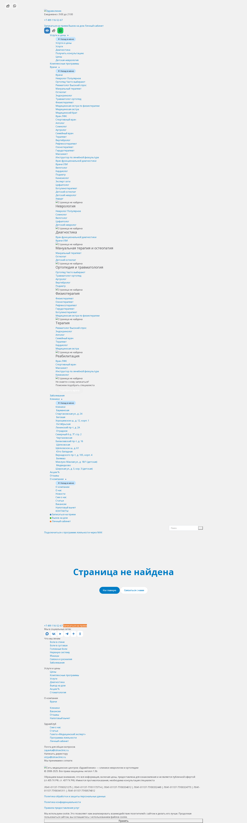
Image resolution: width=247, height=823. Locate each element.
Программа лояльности (63, 737)
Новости (60, 493)
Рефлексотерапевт (66, 143)
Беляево (76, 460)
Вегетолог (61, 167)
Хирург (59, 198)
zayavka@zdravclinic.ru (56, 750)
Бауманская (69, 412)
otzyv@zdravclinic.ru (55, 757)
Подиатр (61, 174)
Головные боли (58, 648)
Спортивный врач (66, 119)
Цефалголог (62, 184)
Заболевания (57, 395)
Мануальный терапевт (68, 88)
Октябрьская (68, 425)
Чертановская (69, 439)
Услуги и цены (58, 35)
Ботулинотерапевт (66, 188)
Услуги (59, 46)
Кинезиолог (62, 178)
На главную (109, 590)
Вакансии (61, 504)
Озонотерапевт (64, 147)
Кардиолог (62, 171)
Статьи (60, 500)
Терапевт (61, 136)
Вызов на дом (76, 25)
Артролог (61, 129)
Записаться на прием (56, 25)
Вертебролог (63, 140)
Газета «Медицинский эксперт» (68, 734)
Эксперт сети (63, 181)
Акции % (54, 472)
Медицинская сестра (67, 109)
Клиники (55, 399)
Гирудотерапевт (65, 150)
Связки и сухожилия (61, 659)
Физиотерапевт (65, 102)
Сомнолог (61, 126)
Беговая (72, 419)
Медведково (74, 467)
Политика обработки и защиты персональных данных (74, 796)
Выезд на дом (57, 685)
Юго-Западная (74, 453)
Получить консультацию (70, 53)
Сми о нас (61, 497)
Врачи (53, 67)
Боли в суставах (59, 645)
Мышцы (54, 655)
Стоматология (58, 692)
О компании (57, 479)
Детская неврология (67, 60)
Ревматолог (71, 85)
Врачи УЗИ (62, 164)
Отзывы (54, 475)
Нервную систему (60, 652)
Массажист (62, 154)
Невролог (68, 78)
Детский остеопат (66, 191)
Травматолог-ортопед (68, 99)
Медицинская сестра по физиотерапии (77, 105)
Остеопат (61, 92)
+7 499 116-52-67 (53, 20)
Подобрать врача (69, 390)
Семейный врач (64, 133)
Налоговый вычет (66, 507)
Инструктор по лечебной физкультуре (77, 157)
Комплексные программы (64, 63)
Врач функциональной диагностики (76, 160)
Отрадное (68, 432)
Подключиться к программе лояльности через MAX (73, 532)
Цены (59, 56)
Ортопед (70, 81)
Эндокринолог (64, 95)
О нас (59, 490)
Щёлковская (67, 446)
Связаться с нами (134, 590)
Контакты (62, 511)
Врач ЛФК (61, 116)
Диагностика (63, 49)
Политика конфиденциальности (62, 802)
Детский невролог (66, 195)
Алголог (60, 123)
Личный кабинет (94, 25)
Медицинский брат (66, 112)
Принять (124, 820)
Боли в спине (57, 642)
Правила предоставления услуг (61, 807)
